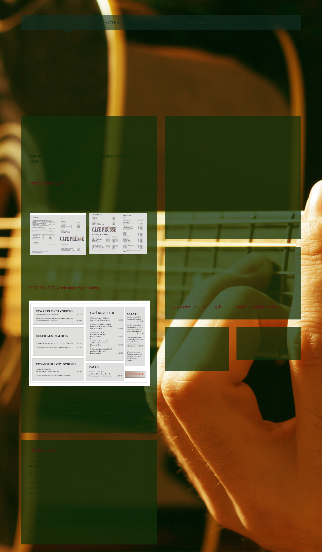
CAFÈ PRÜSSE (77, 22)
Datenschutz (197, 22)
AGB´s (166, 22)
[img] (268, 72)
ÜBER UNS (39, 22)
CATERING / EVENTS (125, 22)
